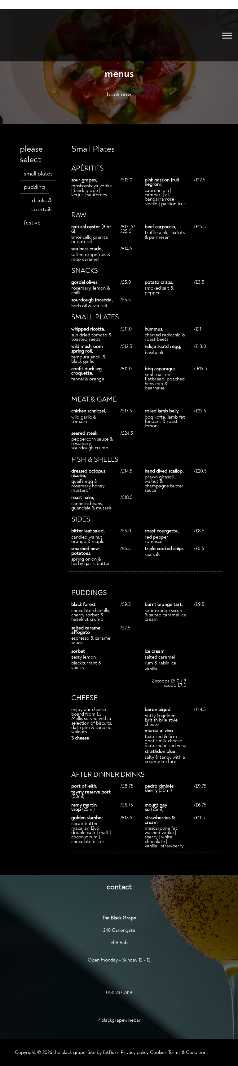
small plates (38, 173)
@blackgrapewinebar (119, 1020)
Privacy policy (134, 1052)
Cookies (158, 1052)
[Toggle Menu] (227, 35)
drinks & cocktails (42, 205)
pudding (34, 187)
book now (119, 94)
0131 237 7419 (119, 992)
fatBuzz (111, 1052)
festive (32, 222)
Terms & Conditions (188, 1052)
